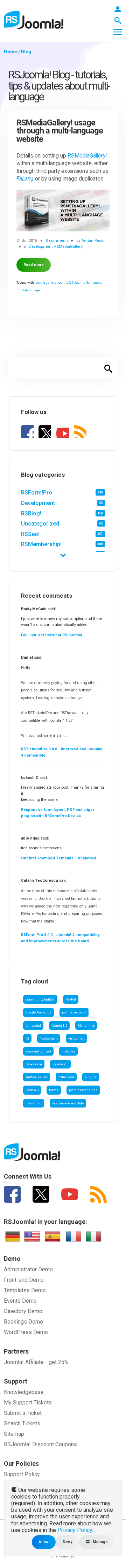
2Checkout (66, 1077)
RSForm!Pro (36, 492)
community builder (40, 999)
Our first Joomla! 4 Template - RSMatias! (58, 858)
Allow (44, 1542)
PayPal (70, 999)
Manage (100, 1542)
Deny (67, 1542)
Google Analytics (38, 1012)
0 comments (57, 240)
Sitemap (14, 1434)
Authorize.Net (37, 1077)
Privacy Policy (74, 1530)
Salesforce (34, 1064)
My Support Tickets (28, 1402)
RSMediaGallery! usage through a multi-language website (59, 131)
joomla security (74, 1012)
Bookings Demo (23, 1321)
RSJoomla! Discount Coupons (40, 1444)
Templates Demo (25, 1290)
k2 (27, 1038)
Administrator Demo (28, 1269)
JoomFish (34, 1103)
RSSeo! (30, 534)
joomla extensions (83, 1090)
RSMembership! (41, 544)
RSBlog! (31, 513)
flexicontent (49, 1038)
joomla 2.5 (60, 1064)
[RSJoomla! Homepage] (33, 19)
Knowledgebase (24, 1392)
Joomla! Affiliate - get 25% (36, 1362)
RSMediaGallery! (87, 156)
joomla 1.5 (59, 1025)
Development (38, 503)
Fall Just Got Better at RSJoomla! (51, 635)
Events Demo (20, 1300)
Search (108, 368)
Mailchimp (86, 1025)
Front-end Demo (24, 1280)
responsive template (68, 1103)
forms (53, 1090)
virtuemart (76, 1038)
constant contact (38, 1051)
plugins (91, 1077)
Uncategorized (40, 523)
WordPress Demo (26, 1332)
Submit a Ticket (23, 1413)
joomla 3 (32, 1090)
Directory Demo (23, 1311)
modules (68, 1051)
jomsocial (33, 1025)
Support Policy (22, 1474)
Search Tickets (22, 1423)
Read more (33, 264)
